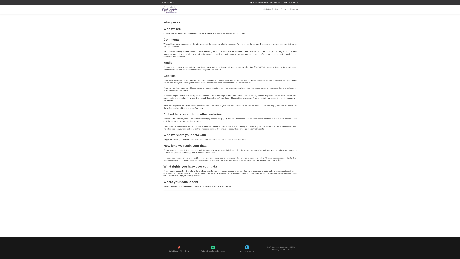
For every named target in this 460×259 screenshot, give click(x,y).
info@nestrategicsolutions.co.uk (266, 2)
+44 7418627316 (247, 251)
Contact (284, 9)
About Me (294, 9)
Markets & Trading (270, 9)
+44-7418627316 (291, 2)
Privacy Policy (168, 2)
